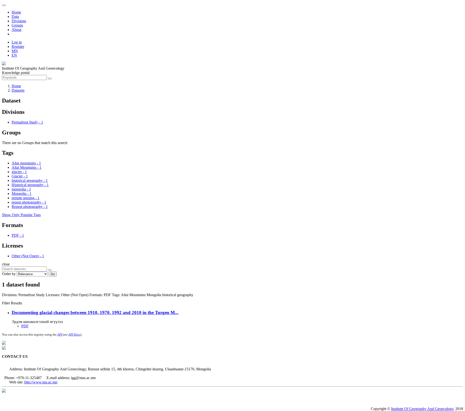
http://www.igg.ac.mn (40, 382)
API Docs (74, 334)
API (59, 334)
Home (16, 12)
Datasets (18, 90)
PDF (25, 326)
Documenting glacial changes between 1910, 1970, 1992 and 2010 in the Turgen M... (95, 312)
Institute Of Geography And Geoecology (422, 409)
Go (53, 274)
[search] (50, 270)
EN (14, 55)
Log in (17, 42)
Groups (17, 25)
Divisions (19, 21)
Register (18, 46)
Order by (9, 274)
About (16, 30)
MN (15, 51)
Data (15, 17)
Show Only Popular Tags (21, 215)
